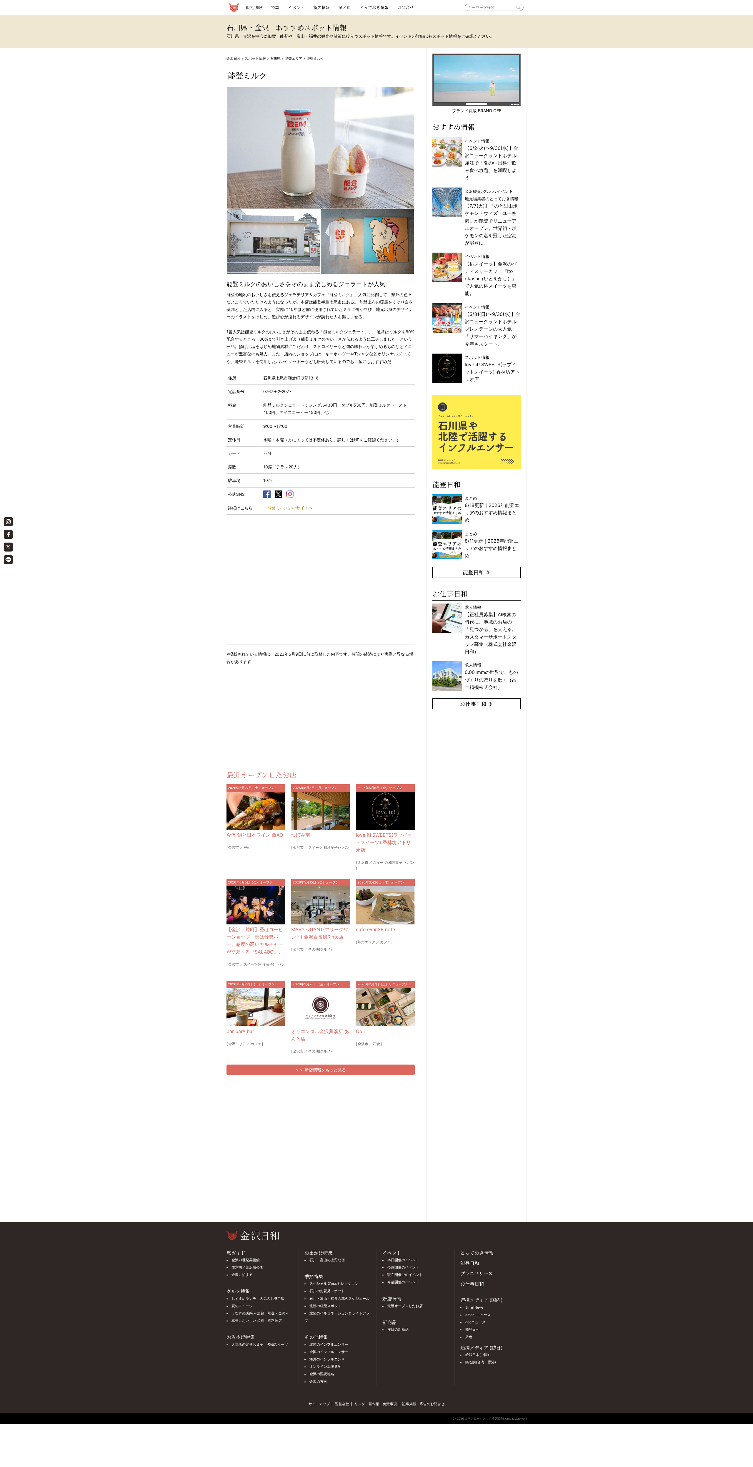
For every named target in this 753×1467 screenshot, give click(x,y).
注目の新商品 (398, 1329)
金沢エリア (237, 1044)
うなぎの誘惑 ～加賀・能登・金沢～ (260, 1313)
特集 (275, 7)
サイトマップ (319, 1404)
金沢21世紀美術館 (245, 1260)
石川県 (275, 58)
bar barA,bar (240, 1031)
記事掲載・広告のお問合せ (423, 1404)
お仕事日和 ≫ (476, 703)
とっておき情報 (374, 7)
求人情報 (491, 629)
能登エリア (293, 58)
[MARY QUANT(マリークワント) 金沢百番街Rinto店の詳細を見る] (320, 905)
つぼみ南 (300, 835)
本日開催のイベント (403, 1260)
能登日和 (469, 1263)
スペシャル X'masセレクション (334, 1284)
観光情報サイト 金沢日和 (233, 7)
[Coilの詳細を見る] (385, 1007)
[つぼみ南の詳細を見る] (320, 811)
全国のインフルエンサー (328, 1352)
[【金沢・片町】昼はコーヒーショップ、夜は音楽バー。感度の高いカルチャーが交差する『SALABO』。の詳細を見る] (255, 905)
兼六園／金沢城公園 (247, 1267)
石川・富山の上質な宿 (327, 1260)
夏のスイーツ (242, 1306)
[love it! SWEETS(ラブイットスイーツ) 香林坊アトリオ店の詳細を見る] (385, 811)
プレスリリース (476, 1273)
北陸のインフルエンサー (328, 1344)
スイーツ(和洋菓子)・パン (328, 847)
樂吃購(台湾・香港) (480, 1362)
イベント (296, 7)
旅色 (468, 1337)
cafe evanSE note (375, 929)
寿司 (247, 847)
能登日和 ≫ (477, 572)
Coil (360, 1031)
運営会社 (342, 1404)
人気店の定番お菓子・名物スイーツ (259, 1344)
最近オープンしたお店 (405, 1306)
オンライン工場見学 (325, 1367)
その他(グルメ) (320, 949)
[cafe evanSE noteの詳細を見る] (385, 905)
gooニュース (475, 1322)
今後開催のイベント (403, 1282)
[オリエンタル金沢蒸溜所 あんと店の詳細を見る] (320, 1007)
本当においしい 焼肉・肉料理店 (256, 1321)
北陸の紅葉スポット (325, 1306)
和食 (376, 1044)
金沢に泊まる (242, 1275)
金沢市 (233, 847)
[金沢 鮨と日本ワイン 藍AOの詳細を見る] (255, 811)
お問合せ (405, 7)
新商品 (389, 1322)
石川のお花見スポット (327, 1291)
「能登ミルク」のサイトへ (288, 507)
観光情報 (254, 7)
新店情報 (321, 7)
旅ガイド (235, 1252)
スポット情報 (255, 58)
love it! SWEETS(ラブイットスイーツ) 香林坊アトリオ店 (384, 842)
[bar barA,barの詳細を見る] (255, 1007)
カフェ (385, 942)
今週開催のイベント (403, 1267)
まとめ (345, 7)
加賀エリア (366, 942)
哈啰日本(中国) (477, 1355)
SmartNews (474, 1307)
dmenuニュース (478, 1315)
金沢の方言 (318, 1382)
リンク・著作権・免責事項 (375, 1404)
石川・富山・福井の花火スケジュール (339, 1299)
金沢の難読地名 (321, 1374)
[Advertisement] (273, 717)
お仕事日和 (472, 1283)
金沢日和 (233, 58)
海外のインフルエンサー (328, 1359)
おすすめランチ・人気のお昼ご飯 (257, 1299)
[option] (476, 432)
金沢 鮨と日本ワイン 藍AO (254, 835)
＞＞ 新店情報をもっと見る (320, 1069)
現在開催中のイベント (405, 1275)
